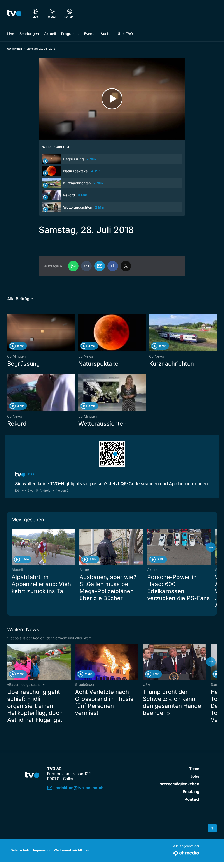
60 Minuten (14, 48)
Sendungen (29, 34)
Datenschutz (20, 850)
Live (10, 34)
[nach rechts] (211, 547)
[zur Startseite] (14, 13)
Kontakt (192, 799)
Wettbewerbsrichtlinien (71, 850)
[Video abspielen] (112, 99)
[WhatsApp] (73, 266)
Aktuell (50, 34)
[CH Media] (186, 852)
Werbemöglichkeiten (179, 784)
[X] (126, 266)
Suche (106, 34)
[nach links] (13, 547)
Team (194, 768)
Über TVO (125, 34)
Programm (70, 34)
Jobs (194, 776)
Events (90, 34)
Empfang (191, 791)
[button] (86, 266)
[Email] (99, 266)
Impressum (41, 850)
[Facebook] (112, 266)
